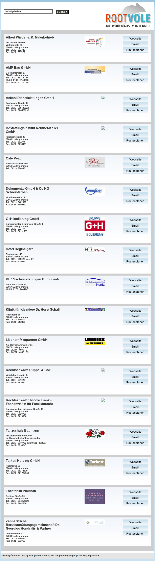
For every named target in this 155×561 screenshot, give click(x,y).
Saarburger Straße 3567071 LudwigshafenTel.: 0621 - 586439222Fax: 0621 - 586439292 (17, 106)
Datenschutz (42, 555)
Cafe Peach (14, 158)
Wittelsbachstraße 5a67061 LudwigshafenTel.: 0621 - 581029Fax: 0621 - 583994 (17, 379)
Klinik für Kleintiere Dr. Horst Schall (33, 309)
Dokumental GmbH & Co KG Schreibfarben (27, 190)
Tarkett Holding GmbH (23, 460)
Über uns (15, 555)
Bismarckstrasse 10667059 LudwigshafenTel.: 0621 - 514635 (17, 166)
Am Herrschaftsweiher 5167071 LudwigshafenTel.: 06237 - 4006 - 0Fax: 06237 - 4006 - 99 (19, 348)
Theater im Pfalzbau (21, 491)
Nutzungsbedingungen (63, 555)
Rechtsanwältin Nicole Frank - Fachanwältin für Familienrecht (29, 402)
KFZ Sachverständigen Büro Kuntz (33, 279)
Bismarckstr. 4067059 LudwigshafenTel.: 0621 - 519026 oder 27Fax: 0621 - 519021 (20, 258)
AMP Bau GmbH (18, 67)
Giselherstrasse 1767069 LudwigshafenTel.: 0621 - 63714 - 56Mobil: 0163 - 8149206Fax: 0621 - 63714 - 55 (17, 78)
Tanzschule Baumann (22, 430)
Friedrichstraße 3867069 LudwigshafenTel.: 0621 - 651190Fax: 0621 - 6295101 (17, 140)
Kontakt (81, 555)
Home (5, 555)
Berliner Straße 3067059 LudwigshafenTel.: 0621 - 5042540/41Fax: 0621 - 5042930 (17, 500)
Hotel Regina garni (20, 249)
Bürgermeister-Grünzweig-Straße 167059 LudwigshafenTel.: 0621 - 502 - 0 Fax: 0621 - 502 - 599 (24, 227)
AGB (31, 555)
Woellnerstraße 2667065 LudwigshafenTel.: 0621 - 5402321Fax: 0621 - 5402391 (17, 201)
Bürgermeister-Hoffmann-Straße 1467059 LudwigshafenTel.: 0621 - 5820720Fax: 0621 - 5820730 (24, 412)
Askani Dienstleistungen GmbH (30, 98)
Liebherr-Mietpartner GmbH (27, 339)
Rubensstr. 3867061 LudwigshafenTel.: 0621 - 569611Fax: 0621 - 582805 (17, 318)
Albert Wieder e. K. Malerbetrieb (30, 37)
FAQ (24, 555)
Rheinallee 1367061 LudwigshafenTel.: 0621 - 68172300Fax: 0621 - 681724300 (17, 469)
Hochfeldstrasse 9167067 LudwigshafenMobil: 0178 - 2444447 (17, 286)
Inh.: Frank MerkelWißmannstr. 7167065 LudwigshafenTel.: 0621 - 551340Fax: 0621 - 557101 (17, 47)
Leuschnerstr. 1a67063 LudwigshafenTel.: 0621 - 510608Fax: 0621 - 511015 (17, 537)
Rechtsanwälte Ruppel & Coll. (28, 370)
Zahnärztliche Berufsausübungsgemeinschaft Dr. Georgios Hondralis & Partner (33, 524)
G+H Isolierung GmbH (22, 219)
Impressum (93, 555)
